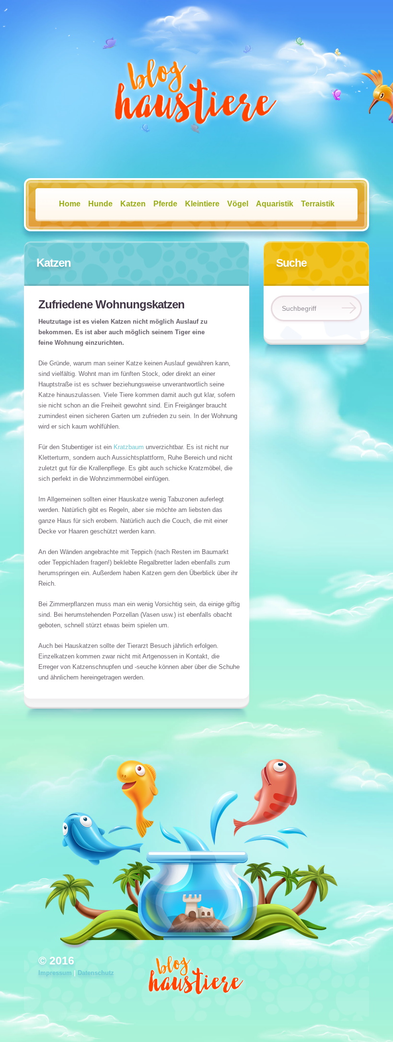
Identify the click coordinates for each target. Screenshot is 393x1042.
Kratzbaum (129, 447)
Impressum (55, 972)
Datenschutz (96, 972)
